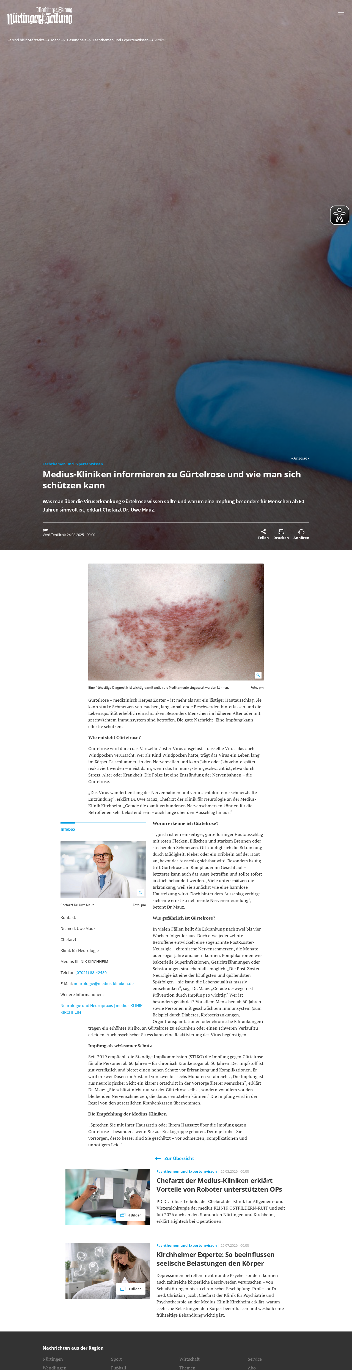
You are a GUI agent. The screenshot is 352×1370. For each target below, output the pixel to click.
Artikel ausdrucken (281, 531)
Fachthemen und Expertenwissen (120, 39)
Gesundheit (76, 39)
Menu (341, 14)
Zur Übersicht (179, 1158)
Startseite (36, 39)
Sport (116, 1359)
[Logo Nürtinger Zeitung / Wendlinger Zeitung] (40, 16)
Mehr (55, 39)
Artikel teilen (263, 531)
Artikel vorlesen (301, 531)
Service (255, 1359)
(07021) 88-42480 (91, 972)
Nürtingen (53, 1359)
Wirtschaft (189, 1359)
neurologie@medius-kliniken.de (104, 983)
